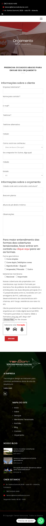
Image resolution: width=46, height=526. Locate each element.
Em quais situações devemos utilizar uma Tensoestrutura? (28, 469)
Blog (16, 427)
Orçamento (19, 435)
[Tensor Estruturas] (13, 19)
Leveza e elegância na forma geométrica (25, 459)
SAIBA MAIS (8, 388)
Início (16, 408)
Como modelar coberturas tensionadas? (24, 450)
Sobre (16, 411)
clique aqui (23, 249)
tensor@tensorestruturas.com (16, 7)
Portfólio (17, 423)
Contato (17, 431)
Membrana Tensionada (23, 419)
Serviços (17, 415)
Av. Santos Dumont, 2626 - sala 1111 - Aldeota (21, 10)
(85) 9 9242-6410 (10, 3)
